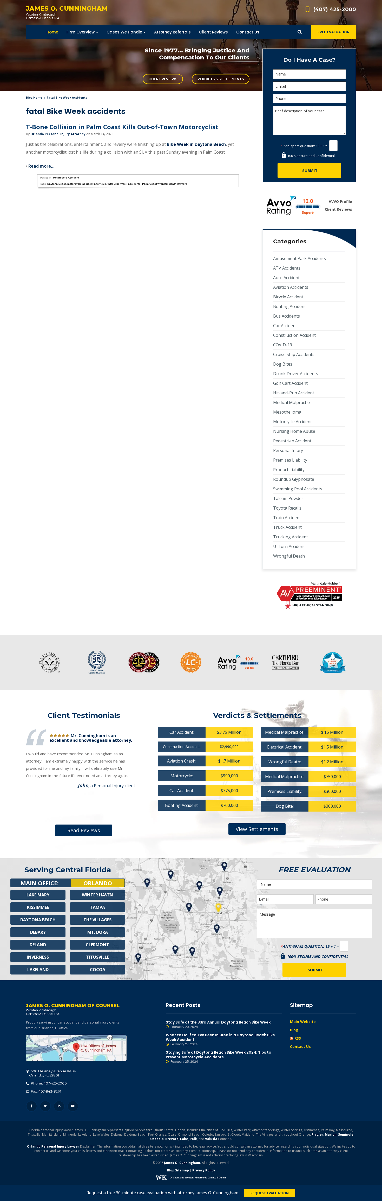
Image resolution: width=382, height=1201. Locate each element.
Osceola (157, 1139)
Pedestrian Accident (292, 440)
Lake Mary (38, 895)
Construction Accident (294, 335)
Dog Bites (282, 364)
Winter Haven (97, 895)
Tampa (97, 907)
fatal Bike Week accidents (124, 183)
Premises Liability (290, 460)
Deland (38, 945)
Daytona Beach (38, 920)
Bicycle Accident (288, 296)
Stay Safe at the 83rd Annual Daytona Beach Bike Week (218, 1024)
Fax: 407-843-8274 (45, 1091)
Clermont (97, 945)
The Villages (97, 920)
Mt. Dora (97, 932)
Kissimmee (38, 907)
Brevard (172, 1139)
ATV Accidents (286, 268)
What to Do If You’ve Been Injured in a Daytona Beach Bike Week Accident (220, 1039)
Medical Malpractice (292, 402)
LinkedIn (59, 1106)
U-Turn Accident (289, 546)
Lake (184, 1139)
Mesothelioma (287, 412)
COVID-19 (282, 344)
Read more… (41, 166)
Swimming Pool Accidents (297, 488)
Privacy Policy (203, 1170)
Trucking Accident (290, 536)
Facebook (31, 1106)
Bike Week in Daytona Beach (196, 144)
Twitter (45, 1106)
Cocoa (97, 969)
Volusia (211, 1139)
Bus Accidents (286, 316)
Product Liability (289, 469)
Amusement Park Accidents (299, 258)
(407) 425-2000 (334, 9)
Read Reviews (83, 830)
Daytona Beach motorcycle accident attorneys (76, 183)
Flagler (317, 1134)
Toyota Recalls (287, 508)
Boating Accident (289, 306)
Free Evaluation (334, 32)
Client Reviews (162, 79)
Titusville (97, 957)
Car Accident (285, 325)
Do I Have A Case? (309, 60)
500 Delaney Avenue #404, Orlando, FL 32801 (76, 1048)
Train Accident (287, 517)
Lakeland (38, 969)
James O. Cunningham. (182, 1163)
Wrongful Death (289, 556)
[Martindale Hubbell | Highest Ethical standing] (309, 595)
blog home (34, 97)
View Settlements (257, 829)
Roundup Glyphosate (293, 479)
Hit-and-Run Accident (293, 392)
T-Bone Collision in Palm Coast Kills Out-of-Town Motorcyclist (122, 126)
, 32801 (52, 1073)
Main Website (303, 1021)
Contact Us (300, 1046)
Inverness (38, 957)
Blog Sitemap (178, 1170)
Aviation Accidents (290, 287)
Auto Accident (286, 277)
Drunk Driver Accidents (295, 373)
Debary (38, 932)
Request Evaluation (270, 1193)
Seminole (345, 1134)
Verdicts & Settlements (220, 79)
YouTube (72, 1106)
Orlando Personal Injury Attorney (57, 134)
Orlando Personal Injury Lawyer (53, 1146)
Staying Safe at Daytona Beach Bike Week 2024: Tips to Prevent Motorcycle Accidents (218, 1057)
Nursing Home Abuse (294, 431)
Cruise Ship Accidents (293, 354)
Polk (193, 1139)
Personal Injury (288, 450)
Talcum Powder (288, 498)
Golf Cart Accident (290, 383)
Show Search (300, 32)
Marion (331, 1134)
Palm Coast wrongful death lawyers (164, 183)
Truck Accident (287, 527)
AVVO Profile (340, 201)
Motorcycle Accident (66, 177)
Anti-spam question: (298, 145)
